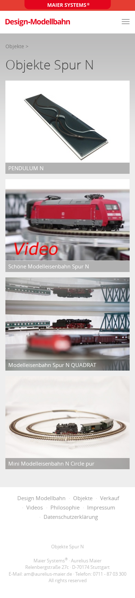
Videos (34, 507)
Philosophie (65, 507)
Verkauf (109, 498)
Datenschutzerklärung (71, 516)
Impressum (101, 507)
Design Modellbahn (41, 498)
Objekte (14, 46)
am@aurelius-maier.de (48, 574)
